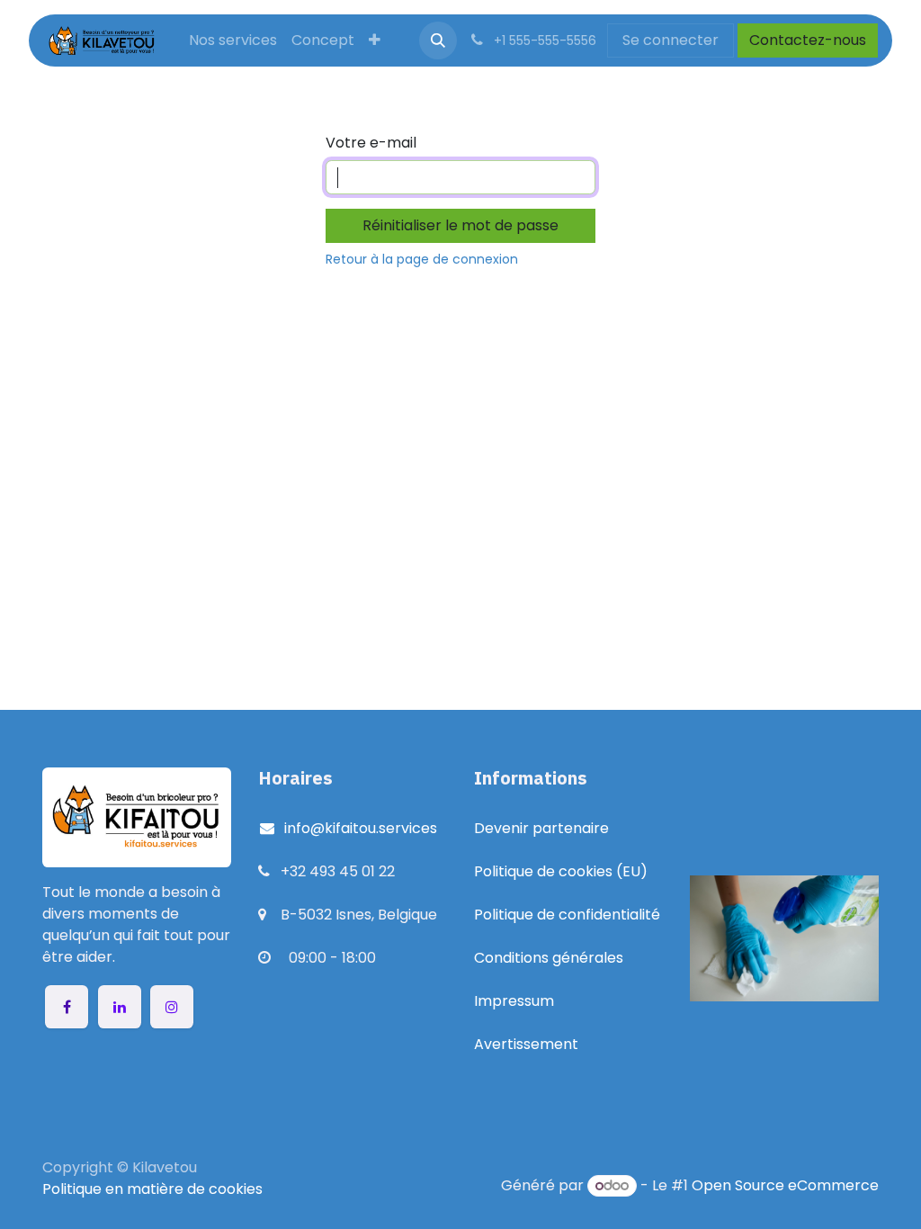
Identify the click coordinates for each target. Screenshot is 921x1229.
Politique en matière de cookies (152, 1189)
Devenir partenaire (541, 828)
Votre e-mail (371, 142)
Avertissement (526, 1044)
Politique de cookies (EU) (561, 871)
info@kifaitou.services (357, 828)
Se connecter (670, 40)
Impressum (514, 1001)
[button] (438, 40)
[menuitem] (233, 40)
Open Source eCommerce (785, 1185)
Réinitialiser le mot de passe (460, 225)
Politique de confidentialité (567, 914)
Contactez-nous (807, 40)
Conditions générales (548, 957)
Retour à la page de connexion (422, 259)
